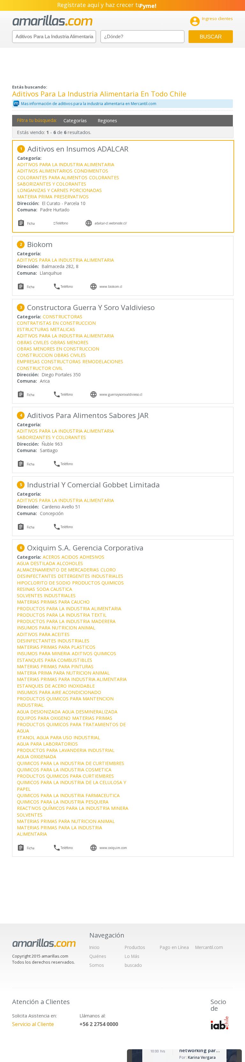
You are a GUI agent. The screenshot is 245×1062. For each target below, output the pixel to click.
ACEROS (51, 557)
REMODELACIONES (102, 361)
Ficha (31, 223)
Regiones (107, 120)
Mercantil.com (209, 947)
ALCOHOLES (70, 563)
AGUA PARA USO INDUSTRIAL (68, 737)
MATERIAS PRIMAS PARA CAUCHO (53, 602)
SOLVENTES (29, 815)
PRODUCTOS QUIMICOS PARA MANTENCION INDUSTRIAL (65, 702)
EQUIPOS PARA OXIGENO (44, 718)
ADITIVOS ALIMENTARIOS (44, 171)
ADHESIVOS (92, 557)
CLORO (108, 570)
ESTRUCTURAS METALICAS (46, 329)
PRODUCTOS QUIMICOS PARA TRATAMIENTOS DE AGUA (71, 727)
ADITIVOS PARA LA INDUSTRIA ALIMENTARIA (65, 164)
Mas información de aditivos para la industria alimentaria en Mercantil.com (88, 103)
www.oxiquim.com (113, 848)
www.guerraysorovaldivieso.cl (121, 394)
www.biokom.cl (111, 286)
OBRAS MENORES (69, 342)
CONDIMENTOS (91, 171)
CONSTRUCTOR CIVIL (40, 368)
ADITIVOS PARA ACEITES (43, 634)
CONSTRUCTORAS (62, 317)
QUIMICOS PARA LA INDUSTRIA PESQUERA (62, 802)
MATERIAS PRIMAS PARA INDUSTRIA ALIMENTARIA (72, 679)
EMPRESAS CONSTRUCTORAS (49, 361)
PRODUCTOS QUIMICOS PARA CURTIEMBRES (65, 776)
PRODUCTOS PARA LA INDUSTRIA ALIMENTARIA (69, 608)
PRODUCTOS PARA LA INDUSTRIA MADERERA (66, 621)
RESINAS (26, 589)
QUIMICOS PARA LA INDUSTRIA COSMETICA (64, 770)
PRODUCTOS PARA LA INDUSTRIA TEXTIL (62, 615)
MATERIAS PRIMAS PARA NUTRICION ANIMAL (66, 821)
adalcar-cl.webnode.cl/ (111, 223)
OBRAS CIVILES (33, 342)
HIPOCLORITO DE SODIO (44, 583)
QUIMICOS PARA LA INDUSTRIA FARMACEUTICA (68, 795)
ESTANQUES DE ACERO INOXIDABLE (56, 686)
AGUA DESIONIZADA (39, 712)
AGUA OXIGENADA (36, 757)
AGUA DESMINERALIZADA (89, 712)
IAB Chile (219, 1023)
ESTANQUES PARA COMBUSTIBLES (54, 660)
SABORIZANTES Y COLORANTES (51, 184)
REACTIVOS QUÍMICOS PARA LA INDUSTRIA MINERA (72, 808)
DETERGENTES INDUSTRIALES (90, 576)
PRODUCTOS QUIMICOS (98, 583)
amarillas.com (52, 20)
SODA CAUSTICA (54, 589)
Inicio (94, 947)
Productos (135, 947)
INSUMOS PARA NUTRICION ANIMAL (56, 628)
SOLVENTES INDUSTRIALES (46, 595)
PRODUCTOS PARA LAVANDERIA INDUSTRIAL (66, 750)
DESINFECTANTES (36, 576)
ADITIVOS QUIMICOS (94, 653)
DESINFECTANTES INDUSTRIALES (53, 641)
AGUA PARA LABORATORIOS (47, 744)
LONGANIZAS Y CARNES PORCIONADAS (59, 190)
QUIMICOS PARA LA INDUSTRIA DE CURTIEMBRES (70, 763)
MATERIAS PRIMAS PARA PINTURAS (55, 666)
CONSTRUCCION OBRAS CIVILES (51, 355)
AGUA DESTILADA (36, 563)
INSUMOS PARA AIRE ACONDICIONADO (59, 692)
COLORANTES (104, 177)
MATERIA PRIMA (34, 197)
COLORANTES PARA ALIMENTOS (52, 177)
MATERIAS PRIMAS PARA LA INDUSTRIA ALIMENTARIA (59, 831)
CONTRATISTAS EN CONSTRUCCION (56, 323)
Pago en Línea (174, 947)
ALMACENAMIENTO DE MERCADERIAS (58, 570)
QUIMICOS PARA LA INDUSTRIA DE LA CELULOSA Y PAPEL (71, 785)
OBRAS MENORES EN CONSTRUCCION (58, 349)
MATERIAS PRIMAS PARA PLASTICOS (56, 647)
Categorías (75, 120)
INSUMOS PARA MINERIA (43, 653)
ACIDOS (70, 557)
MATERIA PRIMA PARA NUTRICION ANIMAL (63, 673)
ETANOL (26, 737)
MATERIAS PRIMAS (92, 718)
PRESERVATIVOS (71, 197)
